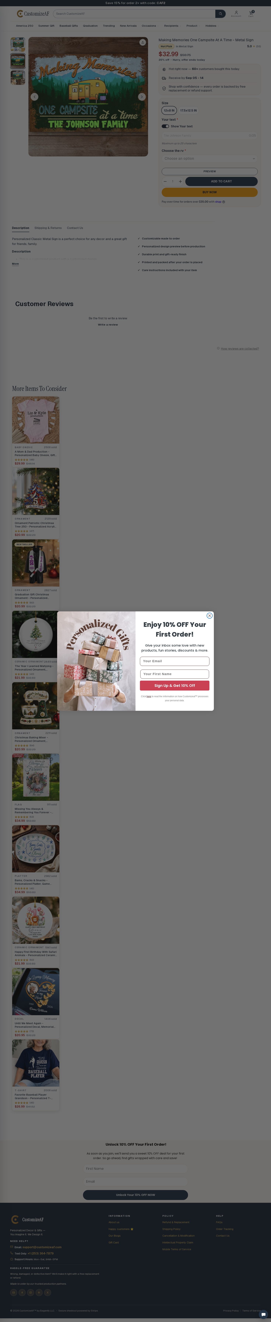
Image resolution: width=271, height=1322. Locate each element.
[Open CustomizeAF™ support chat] (263, 1314)
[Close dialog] (209, 615)
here (149, 696)
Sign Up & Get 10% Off (174, 685)
